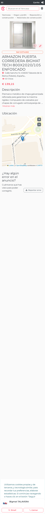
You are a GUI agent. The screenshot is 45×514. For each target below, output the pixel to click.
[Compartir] (40, 46)
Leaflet (11, 165)
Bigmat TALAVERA (19, 501)
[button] (22, 52)
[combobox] (2, 2)
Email (13, 510)
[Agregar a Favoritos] (35, 46)
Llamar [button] (35, 510)
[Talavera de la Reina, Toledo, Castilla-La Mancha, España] (42, 8)
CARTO (39, 165)
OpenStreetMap (21, 165)
